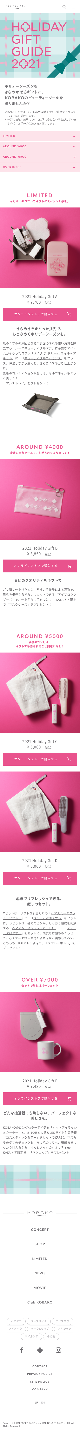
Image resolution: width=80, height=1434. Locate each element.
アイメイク (15, 1329)
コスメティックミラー (21, 1137)
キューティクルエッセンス (42, 358)
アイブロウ (62, 1321)
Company (40, 1389)
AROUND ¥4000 (15, 146)
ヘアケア (16, 1321)
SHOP (40, 1244)
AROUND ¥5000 (15, 157)
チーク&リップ (40, 1329)
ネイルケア (31, 1336)
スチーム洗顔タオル (47, 918)
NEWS (40, 1273)
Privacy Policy (40, 1374)
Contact (40, 1366)
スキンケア (64, 1329)
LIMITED (9, 136)
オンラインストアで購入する (36, 314)
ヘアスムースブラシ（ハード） (33, 928)
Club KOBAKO (40, 1302)
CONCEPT (40, 1229)
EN (43, 1402)
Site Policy (40, 1382)
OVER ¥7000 (12, 167)
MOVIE (40, 1288)
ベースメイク (39, 1321)
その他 (51, 1336)
